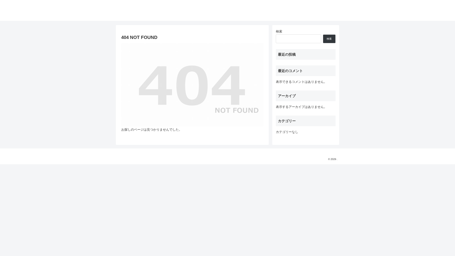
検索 (279, 31)
